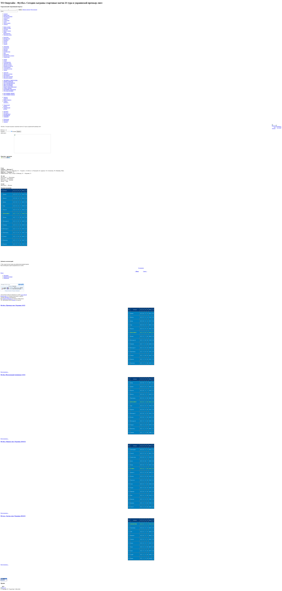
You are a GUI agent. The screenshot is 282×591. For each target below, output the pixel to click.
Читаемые (6, 275)
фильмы (7, 297)
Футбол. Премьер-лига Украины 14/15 (13, 305)
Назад (2, 273)
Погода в (12, 286)
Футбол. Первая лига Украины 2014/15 (13, 441)
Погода (2, 284)
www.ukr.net (24, 294)
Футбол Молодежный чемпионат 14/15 (13, 375)
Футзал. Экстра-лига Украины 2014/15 (13, 516)
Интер (13, 300)
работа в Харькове (7, 298)
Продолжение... (4, 372)
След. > (145, 271)
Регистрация (34, 9)
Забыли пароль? (26, 9)
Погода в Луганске (8, 290)
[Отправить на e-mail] (278, 126)
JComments (141, 268)
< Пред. (137, 271)
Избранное (6, 278)
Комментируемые (8, 276)
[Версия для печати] (273, 126)
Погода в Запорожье (16, 290)
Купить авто (4, 296)
